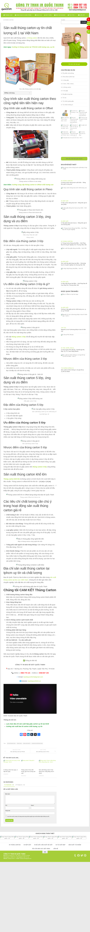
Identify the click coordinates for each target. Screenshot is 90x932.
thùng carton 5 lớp (40, 467)
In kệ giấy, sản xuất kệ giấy (43, 844)
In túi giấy (65, 90)
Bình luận (7, 793)
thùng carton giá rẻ (26, 743)
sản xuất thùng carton (11, 743)
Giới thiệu (48, 15)
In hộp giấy (66, 80)
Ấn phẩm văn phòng (68, 73)
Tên (6, 805)
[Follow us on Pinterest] (85, 855)
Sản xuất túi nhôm (74, 844)
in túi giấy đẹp (60, 844)
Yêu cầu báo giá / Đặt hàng (41, 848)
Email (32, 805)
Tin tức (72, 15)
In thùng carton (8, 20)
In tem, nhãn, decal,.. (68, 83)
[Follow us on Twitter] (82, 855)
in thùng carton (32, 38)
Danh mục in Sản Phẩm (23, 15)
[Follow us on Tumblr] (75, 855)
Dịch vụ (39, 15)
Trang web (7, 810)
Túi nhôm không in (68, 104)
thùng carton (19, 743)
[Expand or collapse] (29, 93)
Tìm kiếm (63, 19)
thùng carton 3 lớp (19, 337)
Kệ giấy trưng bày (67, 94)
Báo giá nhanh (60, 15)
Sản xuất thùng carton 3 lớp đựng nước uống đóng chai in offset (46, 771)
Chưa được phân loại (68, 76)
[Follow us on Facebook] (78, 855)
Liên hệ (82, 15)
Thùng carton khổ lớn (12, 479)
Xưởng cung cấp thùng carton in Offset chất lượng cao (32, 185)
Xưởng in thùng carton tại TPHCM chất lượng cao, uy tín (33, 47)
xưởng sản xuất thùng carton (37, 743)
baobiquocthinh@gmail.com (33, 677)
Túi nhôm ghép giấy (68, 101)
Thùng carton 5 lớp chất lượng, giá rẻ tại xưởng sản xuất (28, 771)
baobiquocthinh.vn (34, 681)
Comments (9, 784)
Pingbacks (20, 784)
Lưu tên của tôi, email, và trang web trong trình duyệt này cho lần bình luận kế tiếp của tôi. (28, 816)
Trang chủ (8, 15)
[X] (35, 734)
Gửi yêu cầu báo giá (74, 64)
